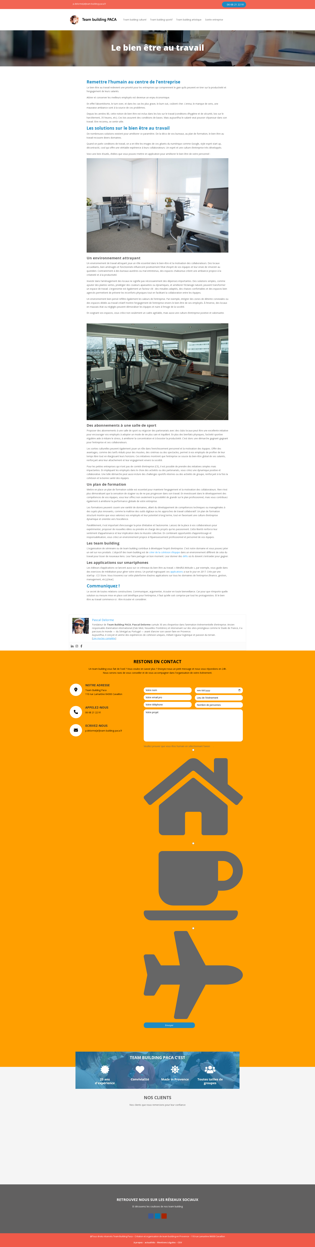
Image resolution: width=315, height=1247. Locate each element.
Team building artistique (188, 19)
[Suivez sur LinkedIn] (157, 1216)
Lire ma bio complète (104, 638)
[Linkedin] (72, 646)
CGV (180, 1242)
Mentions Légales (166, 1242)
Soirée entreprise (214, 19)
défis (185, 556)
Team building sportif (161, 19)
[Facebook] (81, 646)
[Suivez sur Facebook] (151, 1216)
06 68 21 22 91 (235, 4)
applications (176, 571)
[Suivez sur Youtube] (164, 1216)
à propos (138, 1242)
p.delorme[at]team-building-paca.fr (89, 3)
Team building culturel (134, 19)
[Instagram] (76, 646)
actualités (150, 1242)
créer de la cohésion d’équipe (164, 552)
